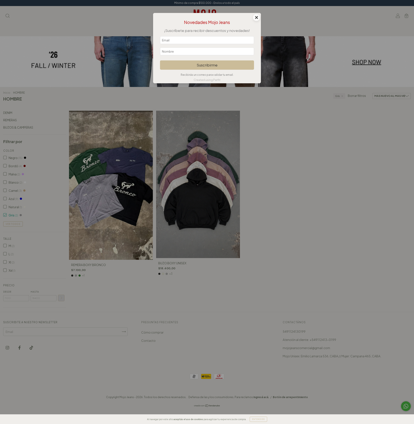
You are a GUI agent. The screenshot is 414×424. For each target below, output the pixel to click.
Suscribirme (207, 65)
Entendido (258, 419)
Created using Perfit (207, 80)
